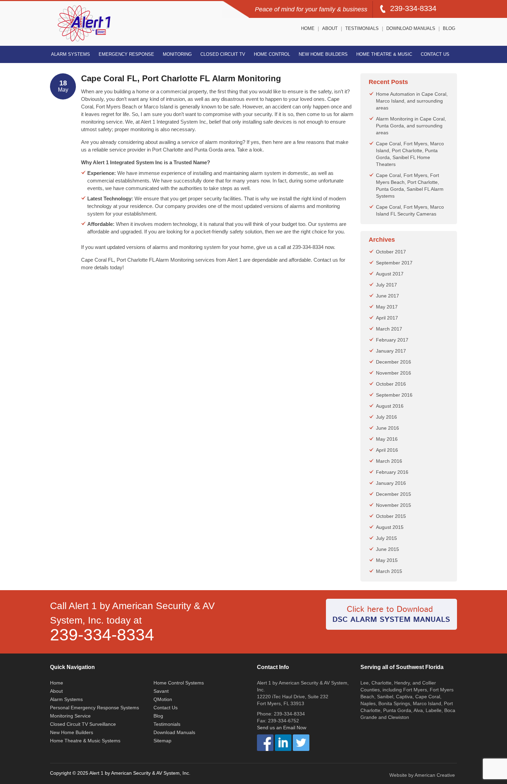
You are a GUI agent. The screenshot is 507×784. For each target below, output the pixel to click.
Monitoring (177, 54)
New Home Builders (323, 54)
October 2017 (391, 251)
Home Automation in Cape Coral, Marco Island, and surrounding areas (412, 101)
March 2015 (389, 571)
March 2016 (389, 461)
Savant (161, 691)
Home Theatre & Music (384, 54)
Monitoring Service (70, 716)
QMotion (162, 699)
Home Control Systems (178, 683)
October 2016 (391, 384)
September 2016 (394, 395)
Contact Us (435, 54)
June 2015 (387, 549)
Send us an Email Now (281, 727)
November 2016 (393, 373)
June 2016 (387, 428)
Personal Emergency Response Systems (94, 707)
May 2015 (387, 560)
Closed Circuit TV (222, 54)
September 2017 (394, 262)
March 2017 (389, 329)
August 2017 (390, 273)
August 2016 (390, 406)
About (330, 28)
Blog (449, 28)
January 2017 (391, 351)
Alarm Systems (70, 54)
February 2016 (392, 472)
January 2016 (391, 483)
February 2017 (392, 340)
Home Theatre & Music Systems (85, 740)
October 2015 (391, 516)
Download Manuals (410, 28)
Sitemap (162, 740)
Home (308, 28)
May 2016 (387, 439)
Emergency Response (126, 54)
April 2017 (387, 318)
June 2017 (387, 296)
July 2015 (386, 538)
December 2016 (393, 362)
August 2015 (390, 527)
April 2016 (387, 450)
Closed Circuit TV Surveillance (83, 724)
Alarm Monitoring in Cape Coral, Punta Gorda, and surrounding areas (411, 125)
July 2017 (386, 285)
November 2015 (393, 505)
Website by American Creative (422, 775)
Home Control (272, 54)
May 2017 (387, 307)
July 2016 (386, 417)
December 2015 (393, 494)
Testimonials (362, 28)
